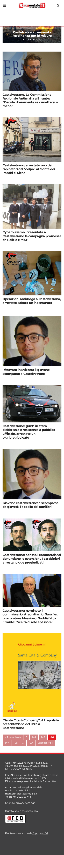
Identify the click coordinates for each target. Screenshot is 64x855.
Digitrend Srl (40, 833)
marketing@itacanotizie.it (21, 793)
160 (31, 742)
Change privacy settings (20, 802)
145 (43, 737)
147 (7, 742)
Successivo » (45, 742)
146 (52, 737)
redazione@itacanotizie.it (29, 787)
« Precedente (13, 737)
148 (15, 742)
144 (34, 737)
